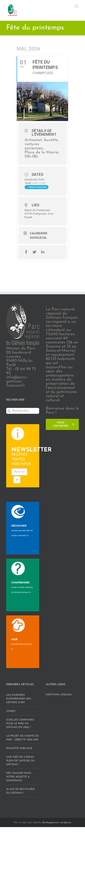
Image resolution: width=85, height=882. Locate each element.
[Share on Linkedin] (42, 252)
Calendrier (38, 233)
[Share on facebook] (26, 252)
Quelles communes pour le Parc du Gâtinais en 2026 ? (20, 724)
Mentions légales (59, 694)
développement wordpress (56, 822)
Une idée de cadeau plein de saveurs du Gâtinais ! (20, 761)
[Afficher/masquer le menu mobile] (76, 6)
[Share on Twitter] (34, 252)
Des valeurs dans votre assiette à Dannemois (18, 777)
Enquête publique (19, 748)
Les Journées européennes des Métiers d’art (18, 699)
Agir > (22, 644)
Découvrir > (22, 531)
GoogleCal (38, 237)
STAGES (10, 711)
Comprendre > (22, 588)
